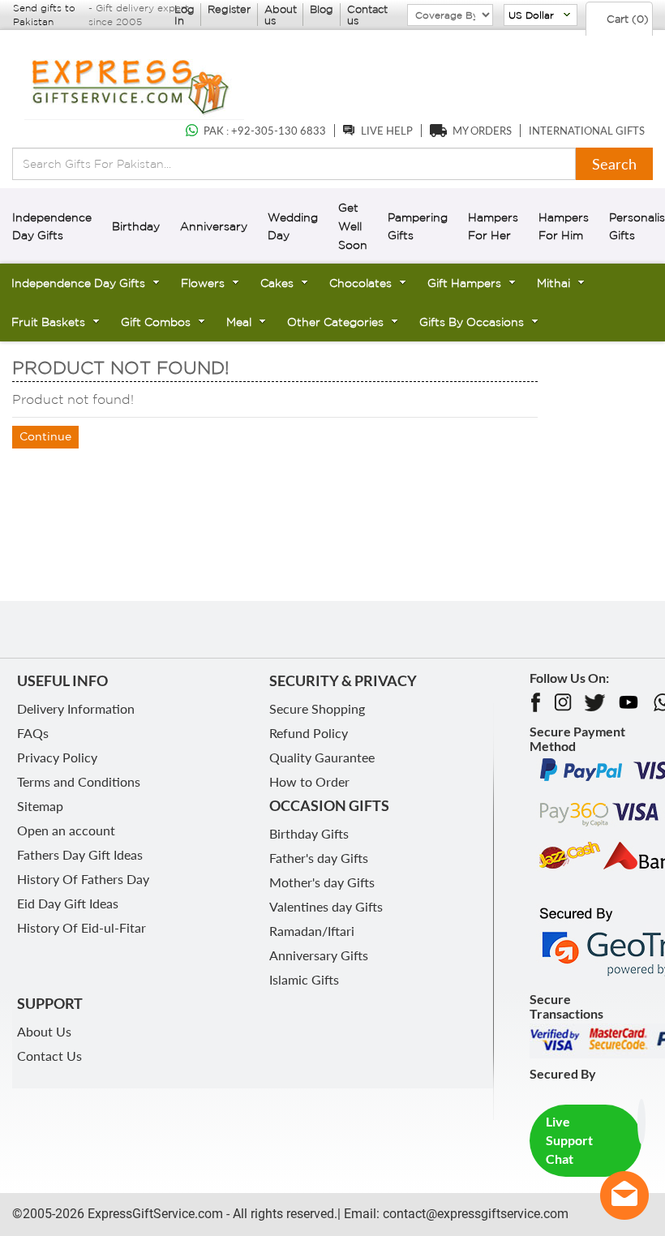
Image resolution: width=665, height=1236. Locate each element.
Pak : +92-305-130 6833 (265, 130)
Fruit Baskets (48, 321)
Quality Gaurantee (322, 757)
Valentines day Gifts (326, 906)
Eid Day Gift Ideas (67, 903)
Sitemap (40, 805)
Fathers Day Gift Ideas (80, 854)
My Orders (482, 130)
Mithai (553, 283)
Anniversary (213, 226)
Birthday (136, 226)
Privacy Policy (57, 757)
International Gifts (587, 130)
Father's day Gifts (318, 857)
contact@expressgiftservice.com (474, 1213)
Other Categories (335, 321)
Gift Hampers (464, 283)
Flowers (203, 283)
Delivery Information (76, 708)
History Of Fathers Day (83, 878)
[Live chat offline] (624, 1195)
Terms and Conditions (78, 781)
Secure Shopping (317, 708)
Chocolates (360, 283)
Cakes (277, 283)
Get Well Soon (352, 226)
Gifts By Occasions (471, 321)
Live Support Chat (569, 1140)
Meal (238, 321)
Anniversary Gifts (318, 955)
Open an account (66, 830)
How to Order (309, 781)
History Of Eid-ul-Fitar (81, 927)
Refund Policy (308, 732)
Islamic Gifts (304, 979)
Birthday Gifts (309, 833)
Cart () (626, 19)
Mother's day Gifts (322, 882)
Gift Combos (156, 321)
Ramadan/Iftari (311, 930)
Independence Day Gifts (78, 283)
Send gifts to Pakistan (44, 14)
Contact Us (49, 1055)
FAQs (33, 732)
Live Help (387, 130)
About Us (44, 1031)
